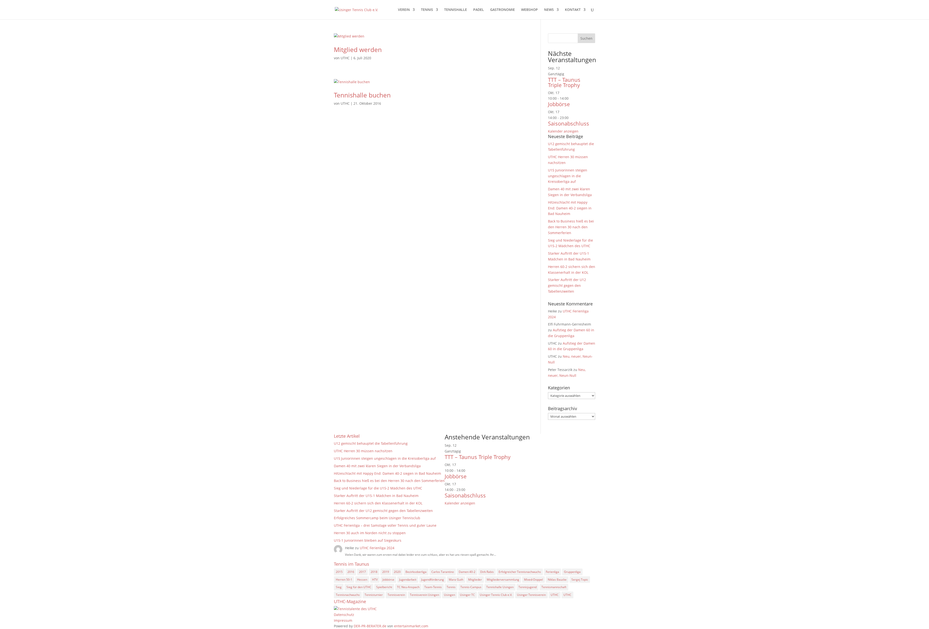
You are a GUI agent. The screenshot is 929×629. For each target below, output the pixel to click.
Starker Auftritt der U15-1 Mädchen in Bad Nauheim (376, 495)
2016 (350, 572)
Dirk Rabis (487, 572)
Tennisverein (396, 595)
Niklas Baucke (557, 579)
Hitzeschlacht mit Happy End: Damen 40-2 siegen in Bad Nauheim (570, 208)
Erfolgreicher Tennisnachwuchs (520, 572)
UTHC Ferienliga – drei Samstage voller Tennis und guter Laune (385, 525)
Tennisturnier (374, 595)
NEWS (549, 10)
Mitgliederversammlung (503, 579)
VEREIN (404, 10)
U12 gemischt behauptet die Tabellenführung (371, 443)
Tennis (451, 587)
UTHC (345, 58)
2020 (397, 572)
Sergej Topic (579, 579)
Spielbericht (384, 587)
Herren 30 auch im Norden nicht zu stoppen (370, 533)
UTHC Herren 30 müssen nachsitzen (363, 451)
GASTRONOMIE (502, 10)
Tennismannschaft (553, 587)
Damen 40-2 (467, 572)
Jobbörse (559, 104)
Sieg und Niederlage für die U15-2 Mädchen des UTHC (378, 488)
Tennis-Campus (470, 587)
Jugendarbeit (407, 579)
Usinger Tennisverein (531, 595)
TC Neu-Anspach (408, 587)
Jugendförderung (432, 579)
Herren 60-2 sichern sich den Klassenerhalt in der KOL (378, 503)
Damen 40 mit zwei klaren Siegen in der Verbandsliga (377, 466)
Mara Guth (456, 579)
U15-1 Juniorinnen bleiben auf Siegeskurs (367, 540)
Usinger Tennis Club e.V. (496, 595)
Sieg (339, 587)
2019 (385, 572)
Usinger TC (467, 595)
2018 (374, 572)
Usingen (449, 595)
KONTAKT (573, 10)
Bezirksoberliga (416, 572)
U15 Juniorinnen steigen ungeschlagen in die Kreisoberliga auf (567, 176)
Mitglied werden (358, 49)
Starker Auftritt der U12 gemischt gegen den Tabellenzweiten (567, 285)
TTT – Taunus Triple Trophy (564, 82)
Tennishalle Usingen (500, 587)
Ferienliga (552, 572)
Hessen (362, 579)
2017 (362, 572)
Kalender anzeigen (563, 131)
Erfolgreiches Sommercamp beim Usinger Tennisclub (377, 518)
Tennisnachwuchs (348, 595)
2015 (339, 572)
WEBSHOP (529, 10)
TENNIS (427, 10)
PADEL (478, 10)
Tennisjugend (527, 587)
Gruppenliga (572, 572)
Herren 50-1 (344, 579)
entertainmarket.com (411, 626)
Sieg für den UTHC (358, 587)
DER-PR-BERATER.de (370, 626)
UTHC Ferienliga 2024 (377, 548)
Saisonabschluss (568, 123)
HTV (375, 579)
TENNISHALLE (455, 10)
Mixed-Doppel (533, 579)
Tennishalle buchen (362, 95)
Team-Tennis (433, 587)
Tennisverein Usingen (424, 595)
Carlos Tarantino (442, 572)
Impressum (343, 620)
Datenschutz (344, 614)
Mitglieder (475, 579)
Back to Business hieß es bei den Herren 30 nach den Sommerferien (571, 227)
